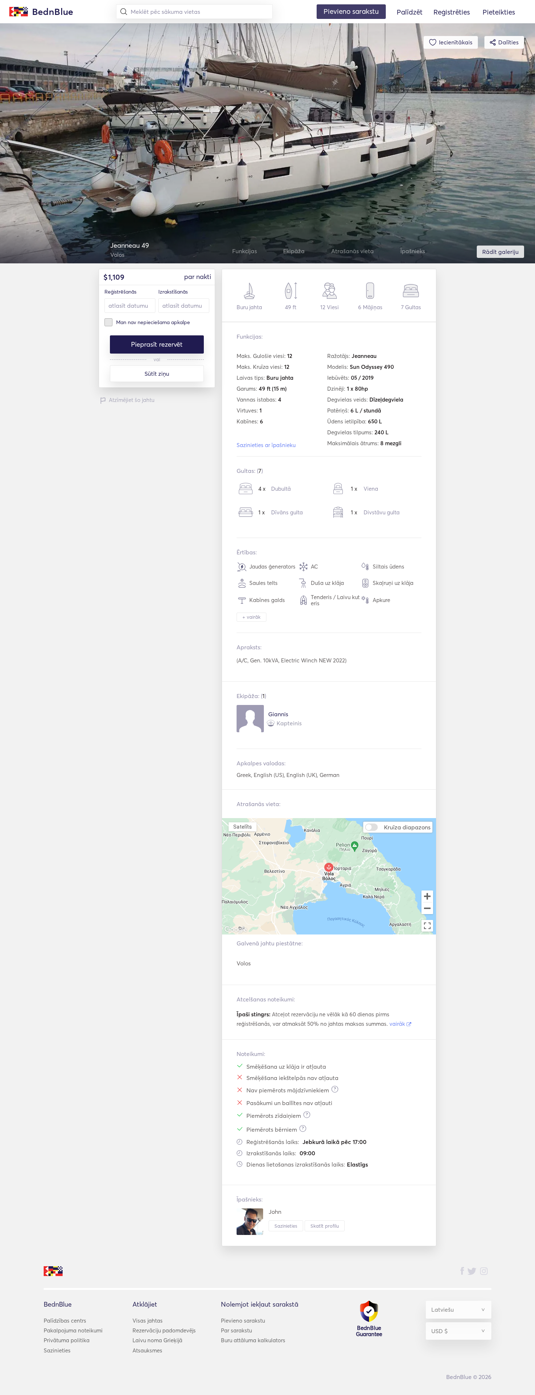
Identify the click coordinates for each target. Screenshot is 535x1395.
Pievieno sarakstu (243, 1320)
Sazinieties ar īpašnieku (266, 445)
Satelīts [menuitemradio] (242, 827)
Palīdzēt (410, 12)
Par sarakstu (236, 1330)
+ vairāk (251, 617)
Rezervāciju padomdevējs (164, 1330)
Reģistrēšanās (120, 292)
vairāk (398, 1023)
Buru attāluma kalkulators (253, 1340)
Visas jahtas (147, 1320)
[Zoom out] (427, 909)
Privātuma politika (67, 1340)
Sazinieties (285, 1226)
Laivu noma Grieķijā (157, 1340)
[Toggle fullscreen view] (427, 926)
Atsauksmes (147, 1350)
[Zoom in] (427, 896)
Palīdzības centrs (65, 1320)
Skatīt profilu (324, 1226)
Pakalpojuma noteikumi (73, 1330)
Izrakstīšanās (173, 292)
